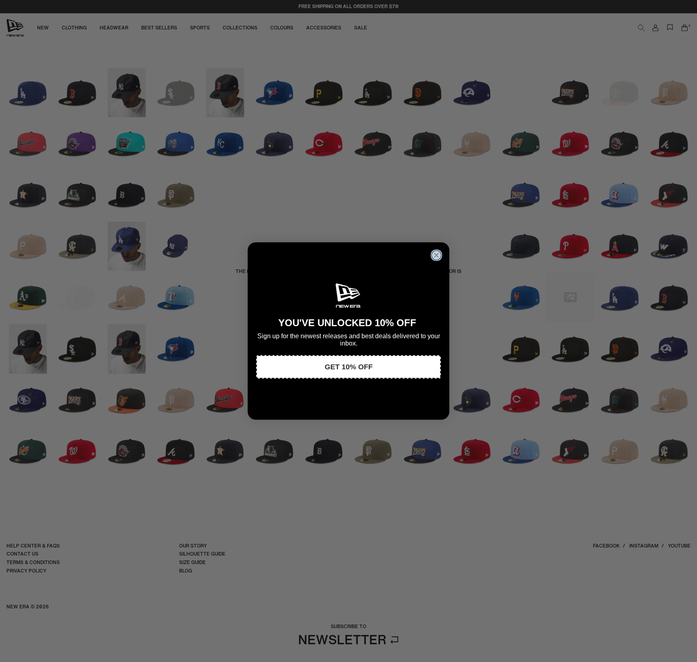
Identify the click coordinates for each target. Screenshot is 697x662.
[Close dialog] (436, 255)
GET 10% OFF (349, 367)
